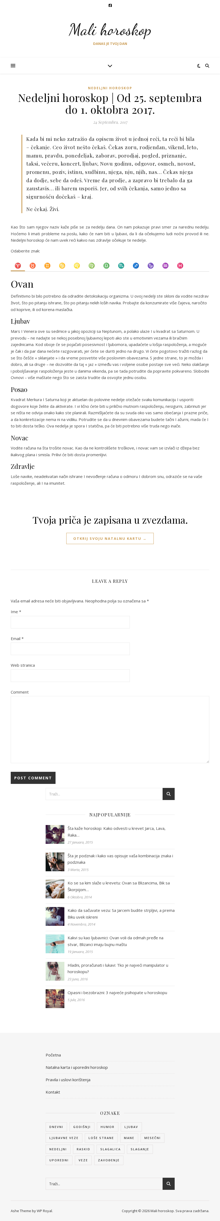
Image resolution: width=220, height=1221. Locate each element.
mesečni (152, 1138)
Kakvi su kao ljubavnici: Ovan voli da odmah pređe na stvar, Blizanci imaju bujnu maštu (115, 941)
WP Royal (44, 1210)
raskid (83, 1149)
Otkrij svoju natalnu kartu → (110, 538)
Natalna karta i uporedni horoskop (77, 1067)
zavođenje (109, 1160)
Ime (16, 611)
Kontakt (53, 1092)
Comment (20, 692)
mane (129, 1138)
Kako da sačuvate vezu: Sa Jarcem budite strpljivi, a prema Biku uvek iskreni (121, 914)
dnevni (56, 1127)
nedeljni (58, 1149)
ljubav (131, 1127)
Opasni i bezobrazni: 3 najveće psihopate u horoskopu (117, 992)
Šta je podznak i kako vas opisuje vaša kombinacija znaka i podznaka (120, 859)
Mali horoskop (110, 30)
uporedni (59, 1160)
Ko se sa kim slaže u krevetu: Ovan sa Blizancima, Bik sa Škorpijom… (119, 886)
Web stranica (23, 665)
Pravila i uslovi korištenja (68, 1079)
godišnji (82, 1127)
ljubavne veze (64, 1138)
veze (83, 1160)
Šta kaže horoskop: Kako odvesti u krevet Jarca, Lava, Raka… (117, 832)
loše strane (101, 1138)
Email (17, 638)
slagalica (110, 1149)
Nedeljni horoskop (110, 88)
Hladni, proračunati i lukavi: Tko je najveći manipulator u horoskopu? (118, 968)
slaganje (140, 1149)
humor (108, 1127)
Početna (53, 1055)
